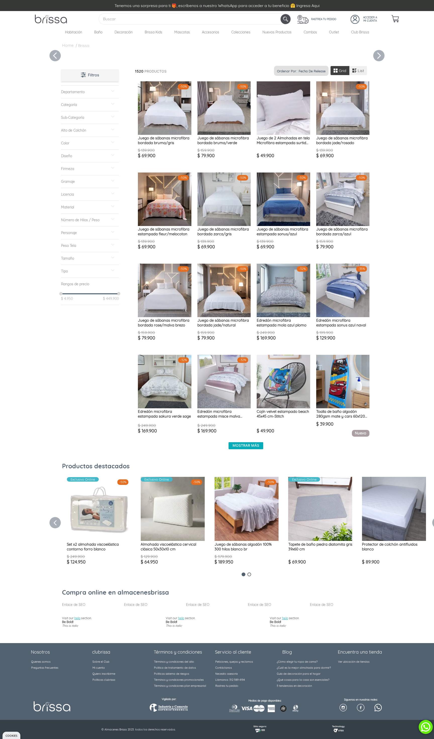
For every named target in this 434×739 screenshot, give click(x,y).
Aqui (315, 5)
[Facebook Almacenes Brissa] (360, 708)
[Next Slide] (379, 55)
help (77, 618)
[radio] (340, 70)
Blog (287, 652)
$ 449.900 (109, 298)
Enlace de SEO (73, 604)
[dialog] (11, 735)
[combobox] (194, 19)
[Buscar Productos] (286, 19)
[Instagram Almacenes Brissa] (343, 708)
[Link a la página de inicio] (68, 46)
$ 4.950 (67, 298)
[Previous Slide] (55, 55)
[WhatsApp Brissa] (378, 708)
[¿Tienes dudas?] (426, 727)
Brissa (83, 45)
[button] (90, 92)
